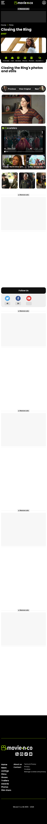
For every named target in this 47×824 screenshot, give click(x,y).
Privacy (27, 767)
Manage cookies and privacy (35, 772)
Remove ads (24, 9)
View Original (25, 89)
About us (18, 764)
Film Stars (6, 790)
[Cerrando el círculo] (10, 181)
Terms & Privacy (30, 764)
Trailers (5, 780)
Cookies (27, 769)
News (4, 767)
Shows (4, 777)
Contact (17, 767)
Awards (5, 783)
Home (3, 25)
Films (11, 25)
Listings (5, 771)
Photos (4, 787)
